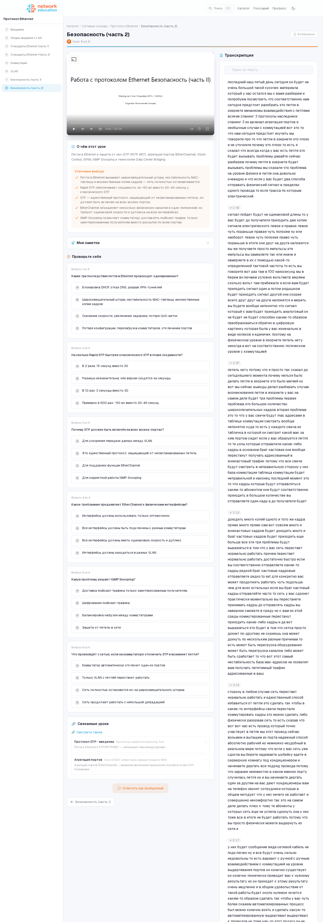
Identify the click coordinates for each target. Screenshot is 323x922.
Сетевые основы (94, 26)
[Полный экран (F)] (207, 128)
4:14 (236, 685)
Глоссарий (261, 8)
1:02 (236, 208)
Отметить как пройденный (143, 788)
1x (191, 129)
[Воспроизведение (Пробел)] (73, 128)
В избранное (306, 34)
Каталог (244, 8)
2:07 (236, 363)
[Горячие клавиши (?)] (199, 128)
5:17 (236, 840)
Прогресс (279, 8)
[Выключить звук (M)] (100, 128)
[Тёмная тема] (293, 8)
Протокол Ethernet (18, 19)
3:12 (236, 512)
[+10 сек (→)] (91, 128)
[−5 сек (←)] (82, 128)
